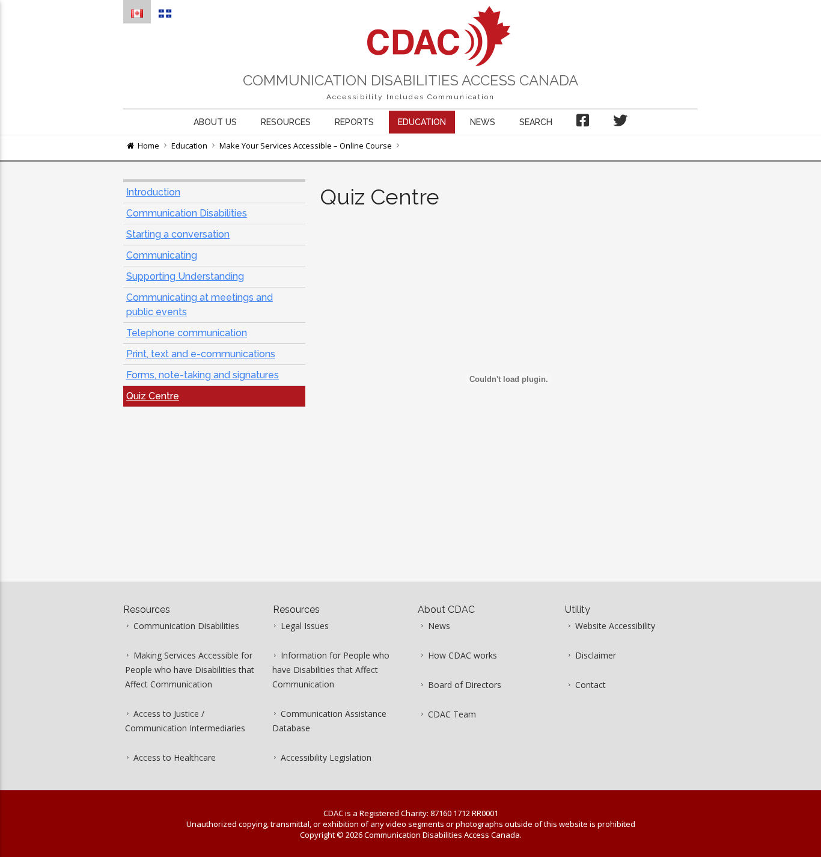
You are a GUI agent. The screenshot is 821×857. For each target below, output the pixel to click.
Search (535, 122)
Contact (590, 684)
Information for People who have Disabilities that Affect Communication (330, 670)
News (482, 122)
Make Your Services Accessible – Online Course (305, 145)
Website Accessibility (615, 625)
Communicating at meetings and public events (199, 305)
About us (215, 122)
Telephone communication (186, 333)
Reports (354, 122)
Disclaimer (595, 655)
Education (422, 122)
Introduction (153, 192)
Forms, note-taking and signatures (202, 375)
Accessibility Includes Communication (410, 97)
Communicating (161, 255)
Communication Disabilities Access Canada (410, 80)
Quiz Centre (152, 396)
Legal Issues (305, 625)
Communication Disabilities (186, 213)
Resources (286, 122)
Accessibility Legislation (326, 757)
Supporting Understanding (185, 276)
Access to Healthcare (174, 757)
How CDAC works (462, 655)
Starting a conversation (178, 234)
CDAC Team (452, 714)
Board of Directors (464, 684)
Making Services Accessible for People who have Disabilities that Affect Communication (189, 670)
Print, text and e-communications (200, 354)
